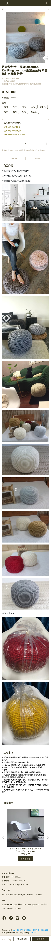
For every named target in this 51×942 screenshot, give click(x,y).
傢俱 (29, 904)
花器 (3, 908)
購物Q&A (21, 894)
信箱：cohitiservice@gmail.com (15, 884)
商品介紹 (14, 158)
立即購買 (40, 939)
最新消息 (5, 904)
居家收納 (35, 904)
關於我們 (5, 894)
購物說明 (13, 894)
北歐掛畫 (38, 894)
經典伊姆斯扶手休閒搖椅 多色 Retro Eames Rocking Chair (25, 849)
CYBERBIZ (34, 932)
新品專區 (13, 904)
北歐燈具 (29, 894)
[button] (47, 837)
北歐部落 (10, 908)
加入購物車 (22, 939)
